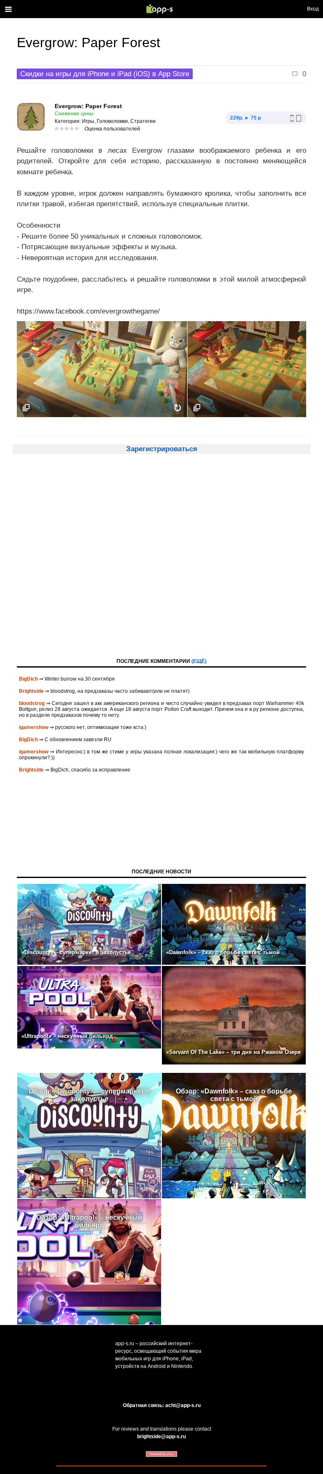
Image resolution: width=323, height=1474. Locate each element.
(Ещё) (199, 661)
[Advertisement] (161, 564)
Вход (313, 9)
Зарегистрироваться (161, 449)
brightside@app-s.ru (161, 1436)
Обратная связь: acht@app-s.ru (162, 1405)
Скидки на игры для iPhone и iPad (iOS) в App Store (104, 74)
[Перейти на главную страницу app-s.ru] (161, 9)
